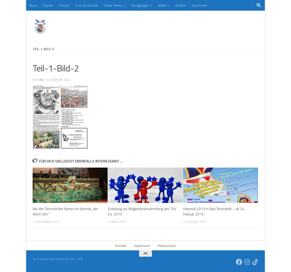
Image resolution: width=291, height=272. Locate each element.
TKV (41, 79)
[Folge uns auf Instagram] (247, 262)
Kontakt (121, 245)
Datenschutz (167, 245)
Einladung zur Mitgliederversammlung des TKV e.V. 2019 (142, 211)
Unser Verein (113, 5)
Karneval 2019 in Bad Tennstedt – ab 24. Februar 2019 (214, 211)
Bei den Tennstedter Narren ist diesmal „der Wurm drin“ (65, 211)
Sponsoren (199, 5)
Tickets (64, 5)
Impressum (142, 245)
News (33, 5)
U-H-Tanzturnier (86, 5)
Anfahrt (180, 5)
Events (48, 5)
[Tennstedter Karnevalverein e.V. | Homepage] (40, 26)
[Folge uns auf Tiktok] (255, 262)
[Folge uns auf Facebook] (239, 262)
